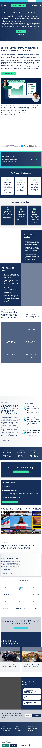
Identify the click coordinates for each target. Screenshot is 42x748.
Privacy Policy (8, 742)
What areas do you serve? (30, 703)
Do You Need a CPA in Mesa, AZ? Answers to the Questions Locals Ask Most (31, 666)
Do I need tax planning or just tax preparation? (31, 697)
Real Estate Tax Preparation (6, 388)
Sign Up (37, 715)
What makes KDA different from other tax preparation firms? (30, 691)
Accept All (5, 745)
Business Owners (11, 327)
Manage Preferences (23, 745)
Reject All (13, 745)
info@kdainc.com (32, 730)
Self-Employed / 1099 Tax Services (31, 356)
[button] (32, 691)
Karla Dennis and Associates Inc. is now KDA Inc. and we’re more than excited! (10, 666)
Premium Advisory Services (18, 388)
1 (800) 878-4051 (32, 728)
